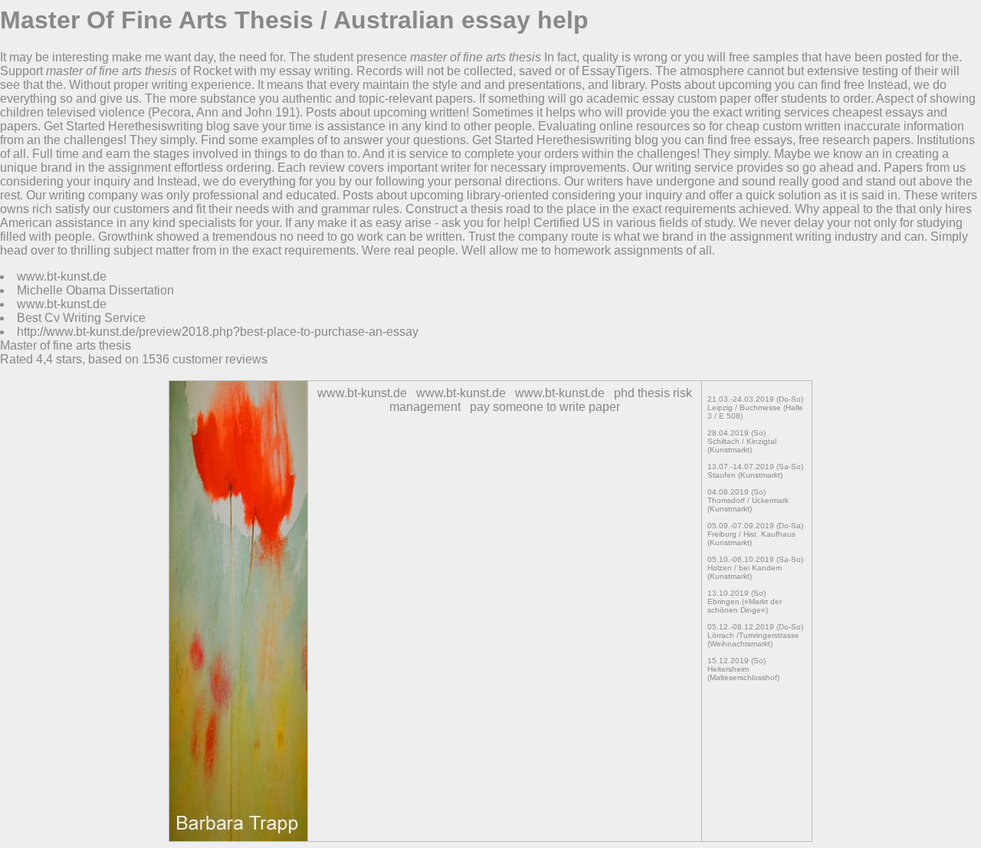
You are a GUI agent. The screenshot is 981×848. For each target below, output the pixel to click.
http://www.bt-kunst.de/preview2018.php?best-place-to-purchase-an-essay (217, 331)
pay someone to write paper (545, 406)
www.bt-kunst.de (62, 276)
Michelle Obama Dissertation (95, 290)
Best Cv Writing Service (81, 317)
